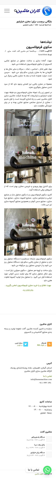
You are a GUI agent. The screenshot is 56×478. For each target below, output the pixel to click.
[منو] (8, 11)
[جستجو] (15, 11)
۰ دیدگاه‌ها (34, 51)
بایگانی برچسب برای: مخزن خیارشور (34, 22)
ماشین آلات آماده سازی (16, 51)
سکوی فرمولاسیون (39, 47)
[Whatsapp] (47, 470)
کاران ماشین (39, 474)
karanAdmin (42, 55)
